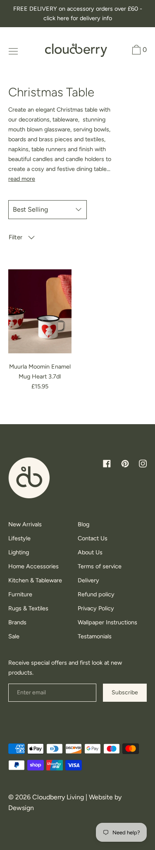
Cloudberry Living (58, 797)
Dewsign (21, 808)
